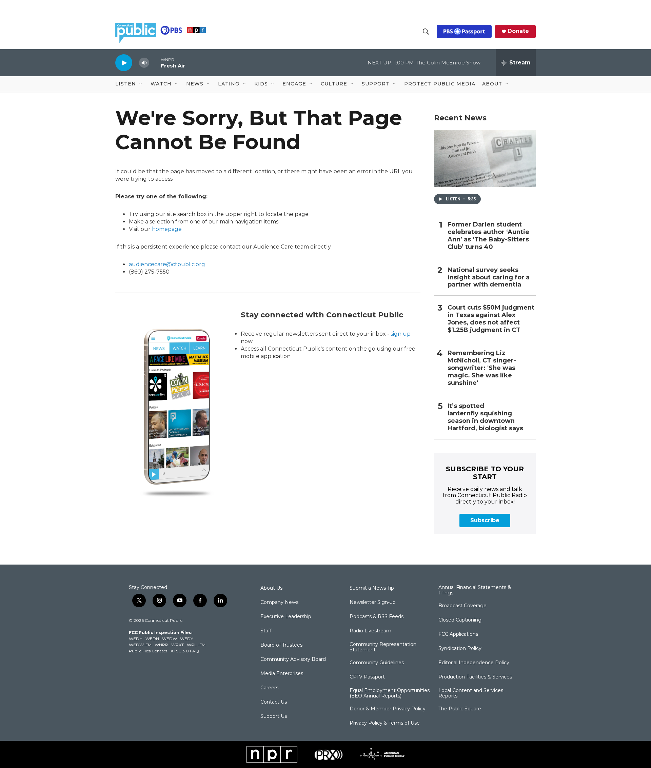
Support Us (273, 716)
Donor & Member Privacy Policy (388, 709)
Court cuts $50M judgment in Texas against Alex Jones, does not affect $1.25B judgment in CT (491, 319)
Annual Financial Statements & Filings (474, 590)
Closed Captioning (459, 620)
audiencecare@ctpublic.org (167, 264)
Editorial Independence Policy (473, 663)
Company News (279, 602)
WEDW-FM (140, 644)
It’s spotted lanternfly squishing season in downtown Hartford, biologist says (485, 417)
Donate (518, 31)
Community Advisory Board (293, 659)
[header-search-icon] (425, 31)
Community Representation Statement (383, 647)
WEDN (152, 638)
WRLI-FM (196, 644)
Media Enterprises (281, 673)
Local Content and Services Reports (470, 693)
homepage (167, 229)
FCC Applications (458, 634)
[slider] (155, 62)
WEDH (135, 638)
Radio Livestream (370, 631)
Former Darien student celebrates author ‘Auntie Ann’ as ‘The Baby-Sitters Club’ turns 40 (488, 236)
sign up (401, 334)
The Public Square (459, 709)
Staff (266, 631)
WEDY (186, 638)
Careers (269, 688)
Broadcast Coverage (462, 606)
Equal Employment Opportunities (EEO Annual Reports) (390, 693)
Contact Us (273, 702)
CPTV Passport (367, 677)
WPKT (177, 644)
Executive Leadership (285, 616)
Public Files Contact (148, 650)
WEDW (169, 638)
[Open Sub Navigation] (141, 84)
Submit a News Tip (372, 588)
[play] (123, 62)
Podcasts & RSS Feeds (376, 616)
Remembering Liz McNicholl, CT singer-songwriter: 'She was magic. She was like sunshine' (482, 368)
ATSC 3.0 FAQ (185, 650)
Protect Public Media (439, 84)
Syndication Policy (459, 648)
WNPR (161, 644)
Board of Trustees (281, 645)
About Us (271, 588)
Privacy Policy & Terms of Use (385, 723)
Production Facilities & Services (475, 677)
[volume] (144, 63)
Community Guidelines (377, 663)
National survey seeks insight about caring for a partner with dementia (489, 278)
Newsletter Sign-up (373, 602)
